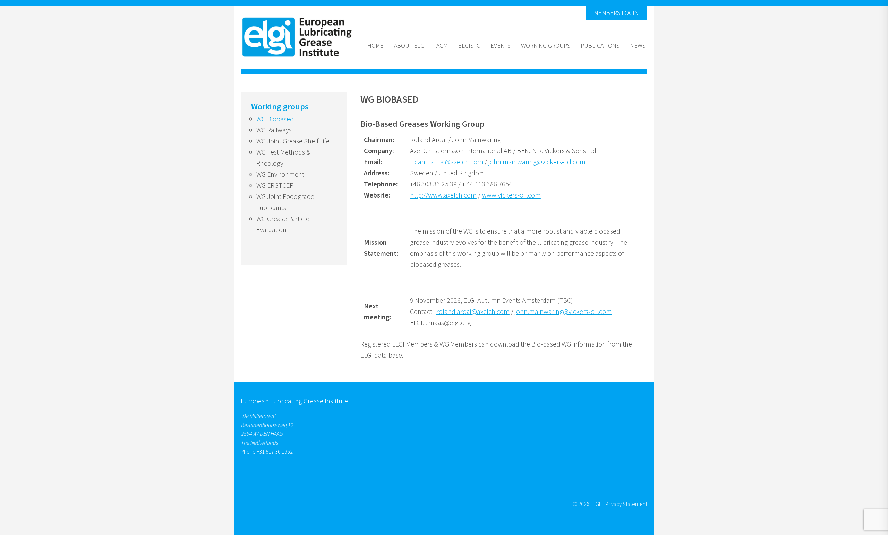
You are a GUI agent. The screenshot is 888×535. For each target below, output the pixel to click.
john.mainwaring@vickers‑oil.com (537, 162)
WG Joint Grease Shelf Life (293, 141)
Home (375, 46)
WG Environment (280, 174)
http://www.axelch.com (443, 195)
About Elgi (410, 46)
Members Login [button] (616, 13)
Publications (600, 46)
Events (500, 46)
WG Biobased (275, 119)
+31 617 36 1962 (275, 452)
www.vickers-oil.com (511, 195)
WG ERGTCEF (274, 186)
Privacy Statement (626, 504)
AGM (442, 46)
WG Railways (274, 130)
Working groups (545, 46)
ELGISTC (469, 46)
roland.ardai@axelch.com (446, 162)
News (638, 46)
